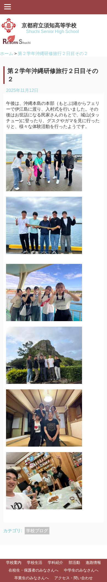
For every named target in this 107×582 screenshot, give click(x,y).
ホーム (6, 53)
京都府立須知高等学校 (49, 25)
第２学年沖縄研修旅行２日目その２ (53, 53)
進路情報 (93, 562)
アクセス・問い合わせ (73, 578)
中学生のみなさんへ (81, 570)
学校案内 (13, 562)
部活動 (74, 562)
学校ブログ (37, 530)
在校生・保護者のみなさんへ (33, 570)
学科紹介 (55, 562)
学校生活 (34, 562)
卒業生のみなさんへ (31, 578)
